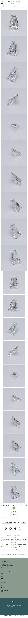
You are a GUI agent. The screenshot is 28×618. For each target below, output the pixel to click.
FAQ (1, 585)
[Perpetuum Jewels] (14, 2)
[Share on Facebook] (6, 528)
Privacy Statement (4, 590)
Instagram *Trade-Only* (5, 571)
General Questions (4, 564)
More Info (23, 522)
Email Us (13, 544)
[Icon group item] (10, 609)
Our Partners (3, 582)
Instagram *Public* (4, 573)
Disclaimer (3, 593)
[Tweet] (11, 528)
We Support (3, 584)
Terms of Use (3, 591)
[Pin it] (15, 528)
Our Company (3, 581)
